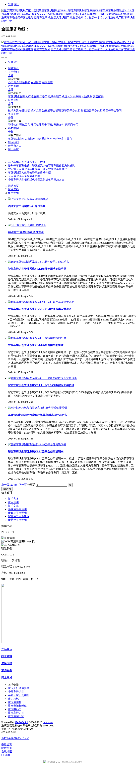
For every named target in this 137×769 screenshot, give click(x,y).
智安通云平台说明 (18, 516)
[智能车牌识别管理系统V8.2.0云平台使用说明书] (37, 444)
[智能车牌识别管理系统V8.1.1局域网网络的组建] (37, 338)
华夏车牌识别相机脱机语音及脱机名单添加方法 (36, 179)
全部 (10, 75)
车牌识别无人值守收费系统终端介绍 (29, 172)
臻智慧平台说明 (17, 512)
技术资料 (13, 189)
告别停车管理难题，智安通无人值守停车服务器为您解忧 (41, 165)
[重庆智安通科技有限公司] (68, 16)
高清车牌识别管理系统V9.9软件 (26, 162)
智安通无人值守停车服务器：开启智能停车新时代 (37, 169)
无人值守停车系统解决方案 (24, 176)
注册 (16, 4)
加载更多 (7, 489)
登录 (10, 4)
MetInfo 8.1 (21, 722)
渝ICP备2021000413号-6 (15, 738)
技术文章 (13, 505)
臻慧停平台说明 (17, 519)
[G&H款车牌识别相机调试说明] (27, 225)
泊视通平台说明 (17, 509)
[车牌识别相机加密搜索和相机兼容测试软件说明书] (39, 407)
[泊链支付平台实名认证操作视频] (28, 199)
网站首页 (13, 68)
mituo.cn (48, 722)
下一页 (23, 484)
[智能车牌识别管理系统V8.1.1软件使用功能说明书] (38, 261)
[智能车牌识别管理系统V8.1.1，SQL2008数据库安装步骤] (42, 378)
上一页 (5, 484)
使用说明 (13, 192)
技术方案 (13, 498)
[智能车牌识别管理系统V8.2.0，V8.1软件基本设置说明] (41, 302)
